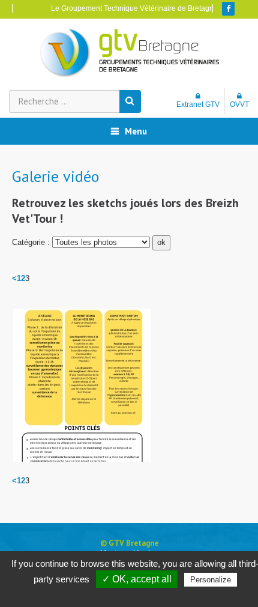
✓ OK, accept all (137, 579)
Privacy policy (135, 595)
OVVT (239, 104)
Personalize (210, 579)
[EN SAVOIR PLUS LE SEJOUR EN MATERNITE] (82, 385)
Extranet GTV (198, 104)
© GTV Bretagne (129, 543)
